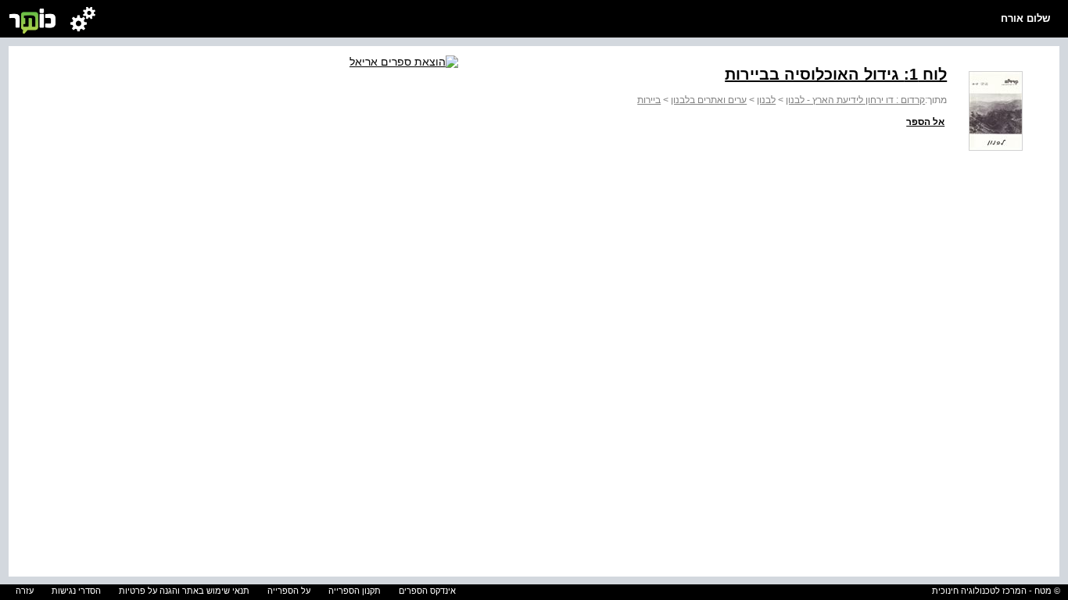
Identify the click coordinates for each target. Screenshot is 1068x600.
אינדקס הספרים (427, 590)
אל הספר (925, 121)
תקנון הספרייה (354, 590)
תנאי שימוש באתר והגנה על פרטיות (184, 590)
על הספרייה (288, 590)
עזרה (25, 590)
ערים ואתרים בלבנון (709, 100)
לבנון (766, 100)
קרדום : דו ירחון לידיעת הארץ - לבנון (855, 100)
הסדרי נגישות (76, 590)
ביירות (649, 100)
